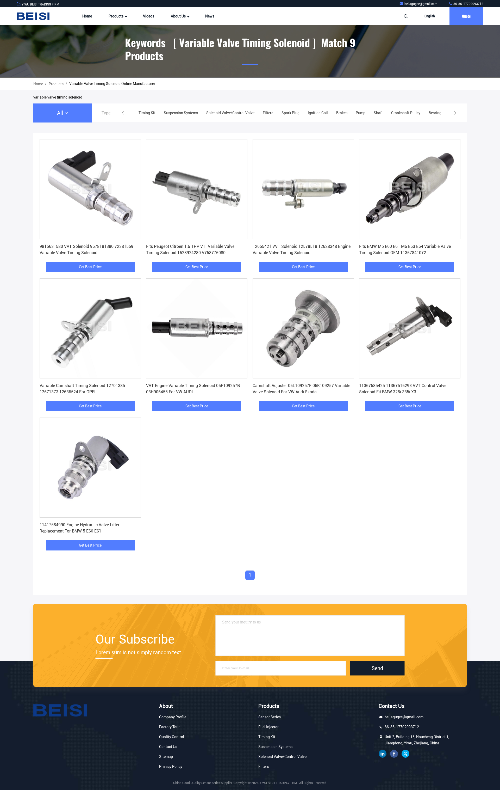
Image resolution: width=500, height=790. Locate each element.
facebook (394, 754)
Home (87, 16)
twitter (405, 754)
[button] (123, 113)
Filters (263, 766)
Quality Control (171, 737)
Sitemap (166, 757)
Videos (148, 16)
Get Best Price (90, 267)
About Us (178, 16)
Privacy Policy (170, 766)
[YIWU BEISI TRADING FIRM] (33, 16)
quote (466, 16)
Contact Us (168, 747)
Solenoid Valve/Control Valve (282, 757)
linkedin (382, 754)
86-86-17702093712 (468, 4)
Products (116, 16)
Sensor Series (269, 717)
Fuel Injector (268, 727)
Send (377, 668)
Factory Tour (169, 727)
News (209, 16)
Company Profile (172, 717)
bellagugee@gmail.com (421, 4)
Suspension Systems (275, 747)
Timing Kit (266, 737)
